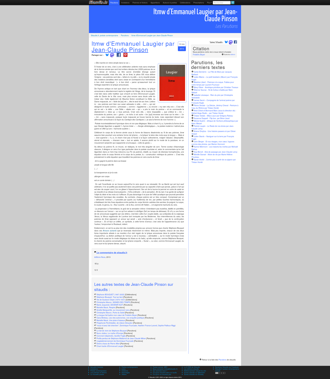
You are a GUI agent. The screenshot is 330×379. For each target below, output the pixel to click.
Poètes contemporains (130, 367)
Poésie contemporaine (98, 371)
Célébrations (185, 2)
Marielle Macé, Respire (106, 307)
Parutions (114, 2)
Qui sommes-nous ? (160, 371)
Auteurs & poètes (170, 2)
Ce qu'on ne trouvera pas (162, 374)
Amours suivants (110, 230)
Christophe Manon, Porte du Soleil (111, 312)
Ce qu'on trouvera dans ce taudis (165, 372)
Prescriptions (198, 2)
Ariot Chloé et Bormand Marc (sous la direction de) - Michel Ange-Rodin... (214, 111)
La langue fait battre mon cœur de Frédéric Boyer (117, 315)
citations (232, 54)
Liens (123, 369)
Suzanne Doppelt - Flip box (211, 118)
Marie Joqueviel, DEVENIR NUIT (110, 304)
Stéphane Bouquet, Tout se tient (110, 297)
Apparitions (155, 2)
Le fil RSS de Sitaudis (192, 367)
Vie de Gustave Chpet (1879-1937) (111, 299)
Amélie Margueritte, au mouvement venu (113, 310)
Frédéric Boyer (199, 54)
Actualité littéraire (96, 367)
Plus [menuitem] (209, 2)
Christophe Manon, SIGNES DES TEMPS (113, 302)
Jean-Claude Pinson (120, 49)
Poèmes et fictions (140, 2)
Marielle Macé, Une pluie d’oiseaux (111, 320)
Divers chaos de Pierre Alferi (108, 343)
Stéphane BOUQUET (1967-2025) (111, 294)
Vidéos (124, 374)
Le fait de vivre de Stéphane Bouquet (112, 330)
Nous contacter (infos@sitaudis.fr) (165, 369)
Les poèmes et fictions (98, 372)
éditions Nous (99, 257)
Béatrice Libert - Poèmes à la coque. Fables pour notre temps (213, 83)
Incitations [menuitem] (125, 2)
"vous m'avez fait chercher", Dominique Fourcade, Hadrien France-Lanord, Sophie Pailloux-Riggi (136, 325)
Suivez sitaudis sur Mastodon (194, 372)
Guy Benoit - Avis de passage (215, 152)
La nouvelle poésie (97, 374)
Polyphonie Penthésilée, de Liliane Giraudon (115, 323)
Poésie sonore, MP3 (160, 367)
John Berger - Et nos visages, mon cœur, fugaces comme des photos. (213, 142)
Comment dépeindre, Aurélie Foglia (111, 335)
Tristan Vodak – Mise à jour (213, 115)
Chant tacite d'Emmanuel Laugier (110, 346)
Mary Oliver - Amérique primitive (216, 87)
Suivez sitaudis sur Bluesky (194, 374)
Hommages (126, 372)
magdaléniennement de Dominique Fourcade (115, 341)
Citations (125, 371)
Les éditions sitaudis (191, 369)
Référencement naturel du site (195, 371)
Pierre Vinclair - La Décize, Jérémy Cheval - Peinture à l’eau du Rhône (215, 106)
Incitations (94, 369)
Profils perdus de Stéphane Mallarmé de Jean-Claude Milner (121, 338)
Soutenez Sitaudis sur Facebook (227, 367)
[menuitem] (114, 2)
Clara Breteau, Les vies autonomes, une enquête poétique (120, 317)
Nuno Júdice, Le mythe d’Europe (110, 333)
